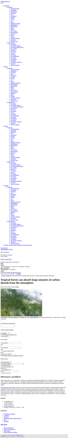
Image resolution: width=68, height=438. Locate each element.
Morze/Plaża (14, 26)
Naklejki (6, 185)
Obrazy (6, 66)
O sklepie (6, 415)
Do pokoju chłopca (16, 46)
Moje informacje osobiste (10, 432)
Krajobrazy (14, 16)
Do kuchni (13, 51)
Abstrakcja (13, 10)
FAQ (5, 420)
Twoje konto (4, 248)
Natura (12, 29)
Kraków (13, 17)
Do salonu (13, 60)
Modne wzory (14, 41)
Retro (12, 35)
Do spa (12, 53)
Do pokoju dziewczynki (17, 47)
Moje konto (4, 424)
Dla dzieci (13, 13)
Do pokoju (13, 44)
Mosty (12, 28)
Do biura (13, 50)
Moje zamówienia (8, 427)
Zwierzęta (13, 40)
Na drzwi (13, 63)
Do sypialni (14, 48)
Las (12, 20)
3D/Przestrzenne (15, 8)
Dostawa (6, 417)
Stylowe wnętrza (15, 65)
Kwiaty (13, 19)
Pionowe (13, 34)
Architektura (14, 11)
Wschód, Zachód (15, 38)
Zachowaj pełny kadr (7, 351)
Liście (12, 22)
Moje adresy (7, 430)
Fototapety (7, 5)
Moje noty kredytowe (9, 429)
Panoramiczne (14, 32)
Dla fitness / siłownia (16, 62)
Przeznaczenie (11, 43)
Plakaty (6, 126)
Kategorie (9, 7)
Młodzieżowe (14, 25)
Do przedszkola (15, 56)
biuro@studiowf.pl (9, 406)
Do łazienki (14, 59)
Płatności (6, 421)
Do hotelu (13, 54)
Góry (12, 14)
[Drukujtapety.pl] (5, 1)
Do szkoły (13, 57)
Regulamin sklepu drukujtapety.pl (13, 418)
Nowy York (14, 31)
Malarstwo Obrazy (15, 23)
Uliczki (12, 37)
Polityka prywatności (9, 414)
